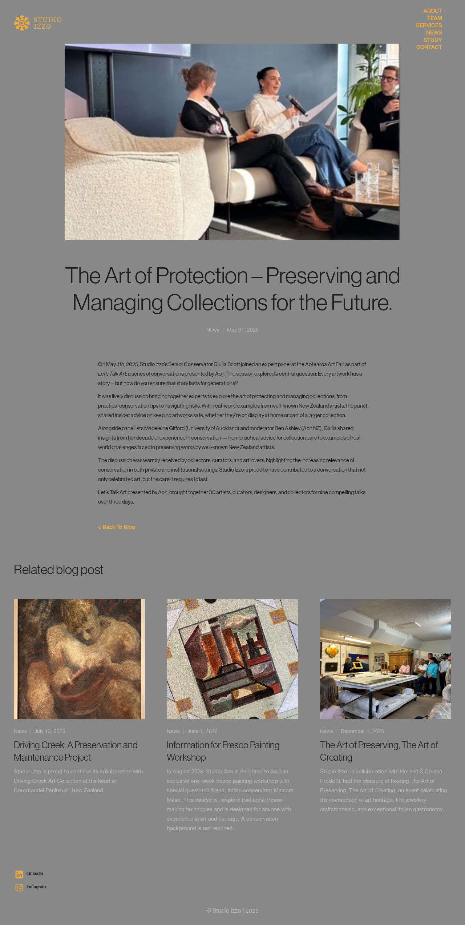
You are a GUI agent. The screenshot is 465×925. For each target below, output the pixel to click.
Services (429, 26)
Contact (429, 48)
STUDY (433, 40)
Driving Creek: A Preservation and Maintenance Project (76, 751)
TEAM (434, 18)
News (212, 330)
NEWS (434, 33)
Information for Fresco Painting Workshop (223, 751)
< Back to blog (116, 527)
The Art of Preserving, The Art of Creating (379, 751)
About (433, 11)
